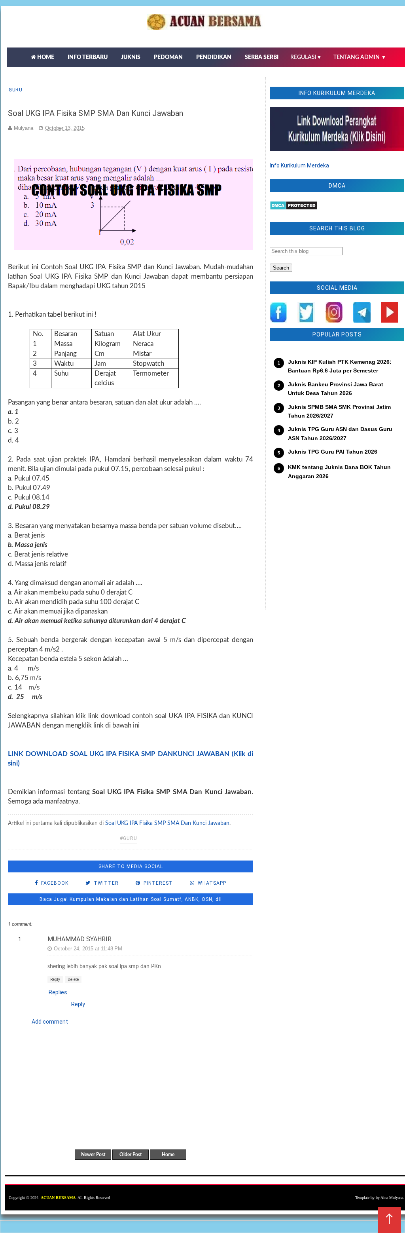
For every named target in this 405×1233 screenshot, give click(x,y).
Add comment (50, 1021)
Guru (15, 90)
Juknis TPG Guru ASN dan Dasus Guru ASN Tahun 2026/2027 (340, 433)
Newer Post (93, 1154)
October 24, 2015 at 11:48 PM (88, 949)
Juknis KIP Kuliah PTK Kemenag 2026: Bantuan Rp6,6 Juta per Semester (340, 366)
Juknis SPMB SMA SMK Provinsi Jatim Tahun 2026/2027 (339, 411)
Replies (58, 992)
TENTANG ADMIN (359, 57)
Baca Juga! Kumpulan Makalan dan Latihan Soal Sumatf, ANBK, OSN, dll (131, 899)
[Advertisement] (337, 550)
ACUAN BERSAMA (58, 1197)
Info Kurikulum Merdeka (299, 165)
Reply (55, 979)
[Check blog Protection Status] (294, 208)
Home (168, 1154)
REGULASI (306, 57)
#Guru (128, 838)
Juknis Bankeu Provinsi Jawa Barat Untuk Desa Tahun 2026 (335, 388)
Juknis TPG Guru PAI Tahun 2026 (332, 451)
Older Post (130, 1154)
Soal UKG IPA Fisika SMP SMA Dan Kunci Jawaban (167, 823)
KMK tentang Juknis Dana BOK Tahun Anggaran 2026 (339, 471)
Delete (73, 979)
